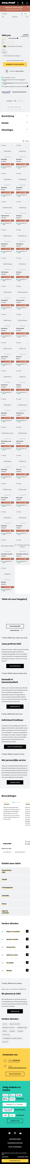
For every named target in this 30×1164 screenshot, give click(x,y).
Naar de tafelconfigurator (15, 746)
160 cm (4, 52)
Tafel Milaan (4, 526)
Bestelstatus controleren (8, 1027)
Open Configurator (15, 626)
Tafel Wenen (4, 187)
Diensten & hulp (15, 1121)
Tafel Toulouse (4, 356)
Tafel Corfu (19, 356)
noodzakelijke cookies (23, 1156)
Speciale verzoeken (12, 939)
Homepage (9, 101)
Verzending (9, 963)
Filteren (27, 141)
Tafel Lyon (18, 385)
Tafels (15, 101)
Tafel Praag (19, 215)
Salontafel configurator (20, 852)
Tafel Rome (19, 272)
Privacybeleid (5, 1156)
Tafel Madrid (19, 187)
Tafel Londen (19, 497)
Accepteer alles (15, 1160)
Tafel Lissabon (4, 497)
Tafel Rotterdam (20, 328)
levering (22, 79)
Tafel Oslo (3, 582)
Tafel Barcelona (20, 413)
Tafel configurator (7, 852)
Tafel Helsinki (4, 300)
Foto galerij (12, 1031)
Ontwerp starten (15, 782)
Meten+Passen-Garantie (20, 1109)
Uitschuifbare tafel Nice (7, 554)
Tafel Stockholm (5, 215)
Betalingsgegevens (20, 1098)
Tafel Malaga (4, 469)
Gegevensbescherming (15, 1139)
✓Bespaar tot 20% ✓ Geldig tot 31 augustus (14, 7)
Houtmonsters (10, 947)
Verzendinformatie (20, 1115)
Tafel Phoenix (4, 385)
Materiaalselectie (15, 706)
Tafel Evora (19, 469)
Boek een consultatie (15, 1024)
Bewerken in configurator (15, 64)
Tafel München (19, 244)
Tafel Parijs (19, 159)
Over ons (5, 1024)
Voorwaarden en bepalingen (15, 1143)
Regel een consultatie (13, 931)
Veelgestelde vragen (22, 1027)
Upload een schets (12, 955)
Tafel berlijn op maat (6, 441)
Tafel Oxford (19, 526)
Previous (3, 16)
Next (27, 16)
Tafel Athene (4, 413)
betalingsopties (10, 83)
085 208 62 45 (16, 1060)
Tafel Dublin (4, 159)
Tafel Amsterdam (20, 300)
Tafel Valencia (4, 244)
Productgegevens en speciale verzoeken (12, 1038)
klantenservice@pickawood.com (17, 1068)
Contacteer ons (14, 630)
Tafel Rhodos (4, 328)
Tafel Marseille (19, 441)
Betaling (9, 970)
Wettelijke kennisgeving (15, 1147)
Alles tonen (5, 1042)
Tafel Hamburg (4, 272)
